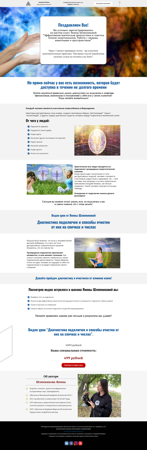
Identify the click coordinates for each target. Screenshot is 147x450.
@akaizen (73, 4)
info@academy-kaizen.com (73, 2)
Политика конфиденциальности (73, 431)
